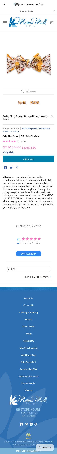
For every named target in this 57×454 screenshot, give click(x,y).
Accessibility (28, 340)
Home (6, 128)
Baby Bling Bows (10, 136)
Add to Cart (28, 159)
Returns (28, 319)
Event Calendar (28, 383)
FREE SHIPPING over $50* (32, 4)
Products (15, 128)
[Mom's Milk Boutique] (28, 22)
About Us (28, 298)
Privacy (28, 333)
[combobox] (38, 276)
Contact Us (28, 305)
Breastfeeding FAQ (28, 369)
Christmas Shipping (28, 347)
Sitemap (28, 390)
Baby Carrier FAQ (28, 362)
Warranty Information (28, 376)
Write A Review (28, 253)
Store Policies (28, 326)
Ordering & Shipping (28, 312)
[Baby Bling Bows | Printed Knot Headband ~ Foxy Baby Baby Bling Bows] (22, 102)
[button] (28, 451)
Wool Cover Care (28, 355)
